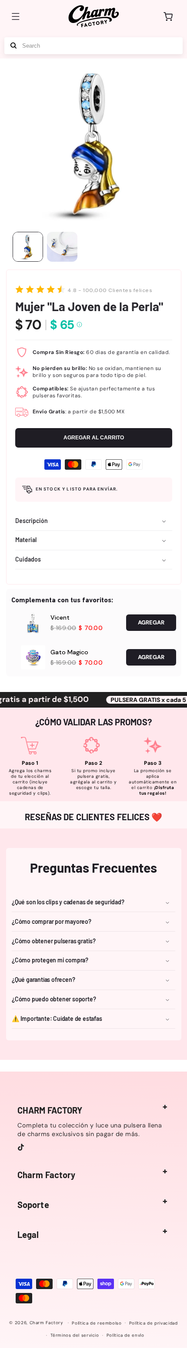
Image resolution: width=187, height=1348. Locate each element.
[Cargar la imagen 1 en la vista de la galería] (28, 247)
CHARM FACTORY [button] (49, 1110)
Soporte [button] (33, 1204)
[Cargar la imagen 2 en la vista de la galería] (62, 247)
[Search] (13, 46)
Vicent (60, 617)
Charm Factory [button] (46, 1174)
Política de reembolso (96, 1323)
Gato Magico (69, 652)
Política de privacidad (153, 1323)
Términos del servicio (74, 1335)
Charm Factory (46, 1322)
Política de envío (125, 1335)
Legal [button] (28, 1234)
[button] (15, 16)
